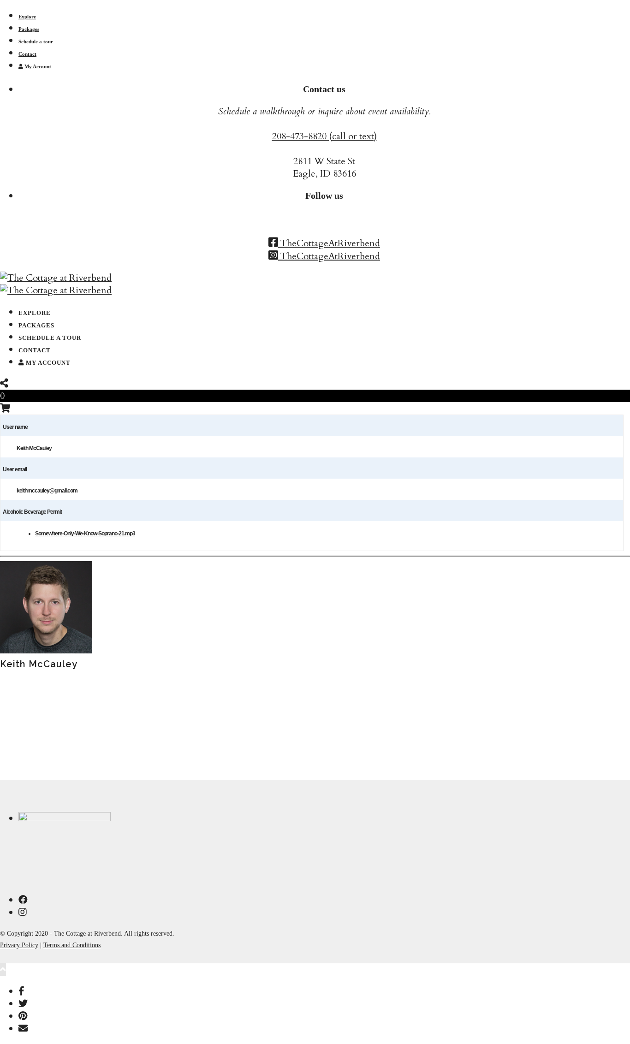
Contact (27, 54)
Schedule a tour (35, 41)
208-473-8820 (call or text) (324, 136)
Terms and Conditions (72, 945)
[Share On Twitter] (23, 1003)
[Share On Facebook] (21, 991)
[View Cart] (5, 408)
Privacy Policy (19, 945)
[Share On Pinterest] (22, 1016)
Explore (27, 16)
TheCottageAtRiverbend (329, 243)
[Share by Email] (23, 1028)
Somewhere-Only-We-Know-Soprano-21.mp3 (85, 533)
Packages (28, 29)
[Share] (4, 383)
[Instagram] (22, 912)
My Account (37, 66)
